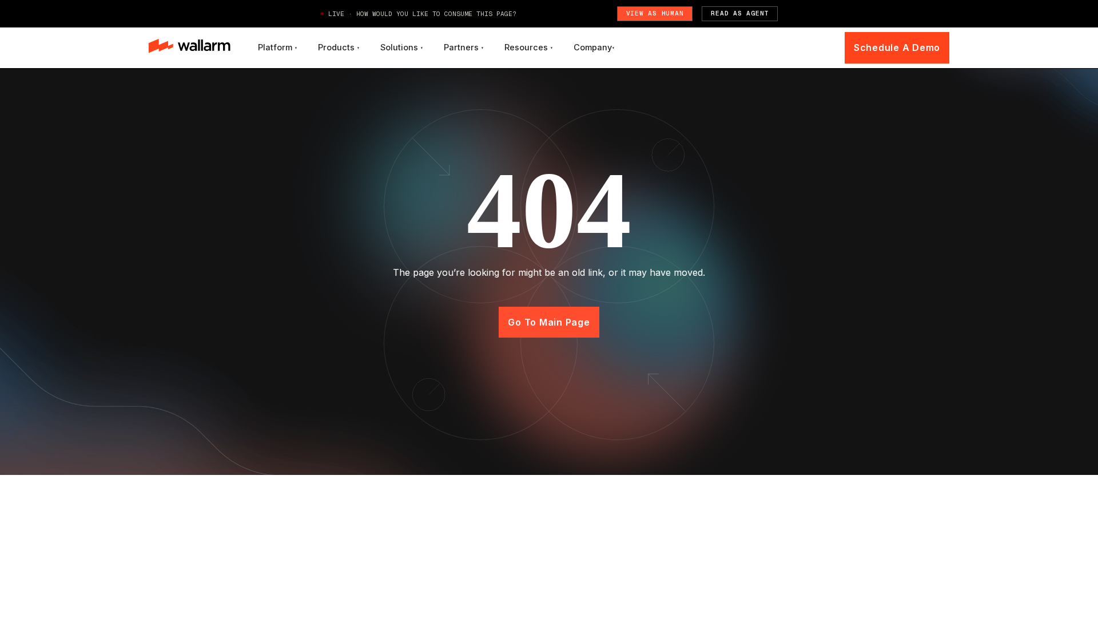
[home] (189, 47)
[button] (278, 47)
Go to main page (549, 322)
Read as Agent (740, 13)
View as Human (655, 13)
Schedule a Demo (897, 47)
